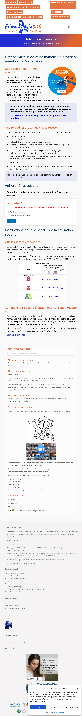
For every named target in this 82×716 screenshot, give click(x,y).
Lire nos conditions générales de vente (21, 563)
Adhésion (57, 11)
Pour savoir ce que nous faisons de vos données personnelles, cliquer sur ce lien (36, 560)
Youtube (13, 507)
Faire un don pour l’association (15, 576)
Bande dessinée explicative (14, 592)
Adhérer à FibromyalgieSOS (14, 573)
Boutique (11, 2)
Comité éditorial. (14, 540)
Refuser (54, 707)
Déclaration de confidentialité (55, 712)
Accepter (38, 707)
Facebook (12, 500)
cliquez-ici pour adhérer (37, 490)
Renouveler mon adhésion (20, 216)
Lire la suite (11, 544)
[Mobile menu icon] (74, 27)
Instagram (13, 503)
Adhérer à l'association (18, 212)
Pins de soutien (10, 581)
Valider (11, 221)
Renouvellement (60, 16)
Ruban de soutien (11, 584)
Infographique (14, 12)
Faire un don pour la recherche (23, 7)
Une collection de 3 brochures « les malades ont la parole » (25, 589)
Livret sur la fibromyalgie (13, 587)
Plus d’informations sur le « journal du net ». (31, 511)
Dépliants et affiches (12, 606)
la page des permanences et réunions (45, 411)
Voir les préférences (71, 707)
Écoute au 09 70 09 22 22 (62, 4)
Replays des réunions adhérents (25, 16)
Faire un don (25, 2)
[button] (78, 688)
